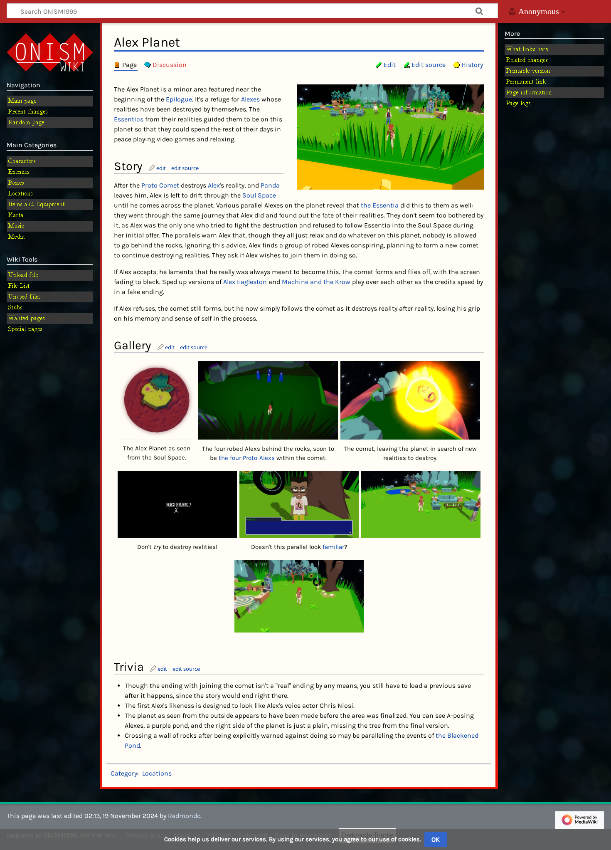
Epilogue (179, 99)
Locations (157, 773)
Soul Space (259, 195)
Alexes (250, 99)
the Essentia (380, 205)
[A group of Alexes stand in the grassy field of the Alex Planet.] (390, 136)
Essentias (128, 119)
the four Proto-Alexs (247, 458)
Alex (214, 185)
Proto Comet (160, 185)
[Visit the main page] (50, 51)
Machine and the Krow (316, 282)
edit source (185, 168)
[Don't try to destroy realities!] (177, 504)
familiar (333, 547)
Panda (270, 185)
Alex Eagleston (245, 282)
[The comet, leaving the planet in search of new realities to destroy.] (410, 400)
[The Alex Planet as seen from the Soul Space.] (157, 400)
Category (124, 773)
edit (161, 168)
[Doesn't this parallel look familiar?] (298, 504)
